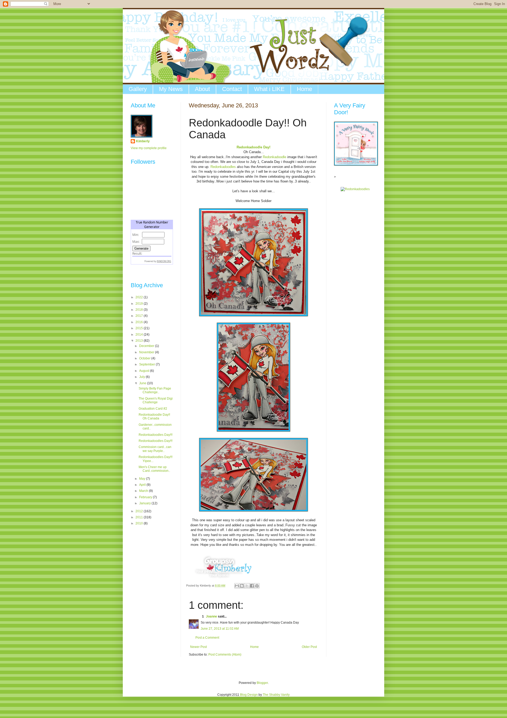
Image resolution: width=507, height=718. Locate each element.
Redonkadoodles (223, 167)
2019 (139, 303)
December (147, 346)
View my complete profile (149, 148)
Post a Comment (207, 637)
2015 (139, 328)
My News (171, 89)
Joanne (211, 616)
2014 (139, 334)
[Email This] (237, 585)
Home (304, 89)
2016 (139, 322)
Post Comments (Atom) (224, 654)
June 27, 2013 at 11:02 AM (220, 628)
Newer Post (198, 647)
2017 (139, 316)
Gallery (138, 89)
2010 (139, 523)
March (144, 491)
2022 (139, 297)
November (147, 352)
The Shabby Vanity (276, 695)
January (145, 503)
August (144, 371)
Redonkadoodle (274, 157)
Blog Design (249, 695)
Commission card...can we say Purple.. (155, 448)
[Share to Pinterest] (257, 585)
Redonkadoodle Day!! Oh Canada (154, 416)
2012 (139, 511)
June (143, 383)
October (145, 358)
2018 (139, 310)
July (142, 377)
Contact (232, 89)
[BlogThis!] (242, 585)
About (202, 89)
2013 (139, 340)
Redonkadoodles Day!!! (155, 435)
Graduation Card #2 (153, 408)
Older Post (309, 647)
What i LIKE (269, 89)
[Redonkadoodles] (355, 189)
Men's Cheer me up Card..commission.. (154, 469)
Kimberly (143, 141)
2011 (139, 517)
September (147, 364)
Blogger (262, 683)
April (143, 485)
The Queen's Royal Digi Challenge (156, 400)
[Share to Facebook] (252, 585)
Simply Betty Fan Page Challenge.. (155, 390)
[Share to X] (247, 585)
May (142, 479)
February (146, 497)
